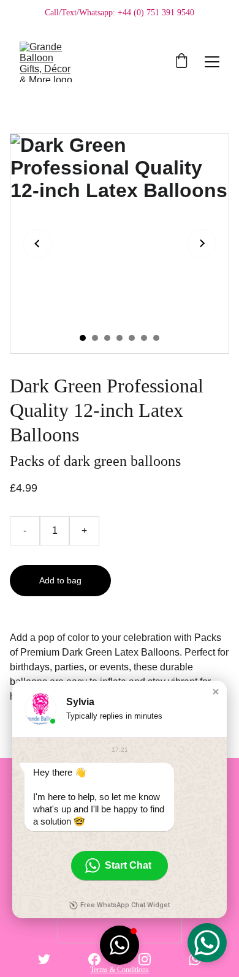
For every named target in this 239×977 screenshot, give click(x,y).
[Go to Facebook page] (94, 959)
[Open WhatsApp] (207, 942)
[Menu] (212, 61)
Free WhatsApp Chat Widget (125, 905)
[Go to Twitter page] (44, 959)
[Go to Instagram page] (144, 959)
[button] (216, 692)
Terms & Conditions (119, 969)
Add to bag (60, 580)
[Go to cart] (181, 62)
